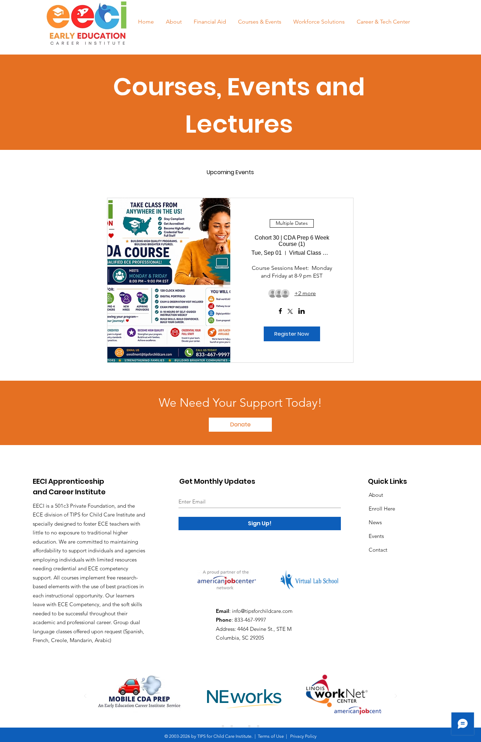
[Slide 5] (258, 726)
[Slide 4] (249, 726)
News (375, 522)
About (376, 495)
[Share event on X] (290, 312)
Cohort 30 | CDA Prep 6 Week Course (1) (292, 241)
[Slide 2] (232, 726)
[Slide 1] (223, 726)
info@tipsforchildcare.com (262, 611)
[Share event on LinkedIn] (301, 311)
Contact (378, 549)
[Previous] (85, 696)
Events (376, 536)
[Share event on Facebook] (280, 311)
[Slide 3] (240, 726)
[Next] (396, 696)
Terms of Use (271, 736)
